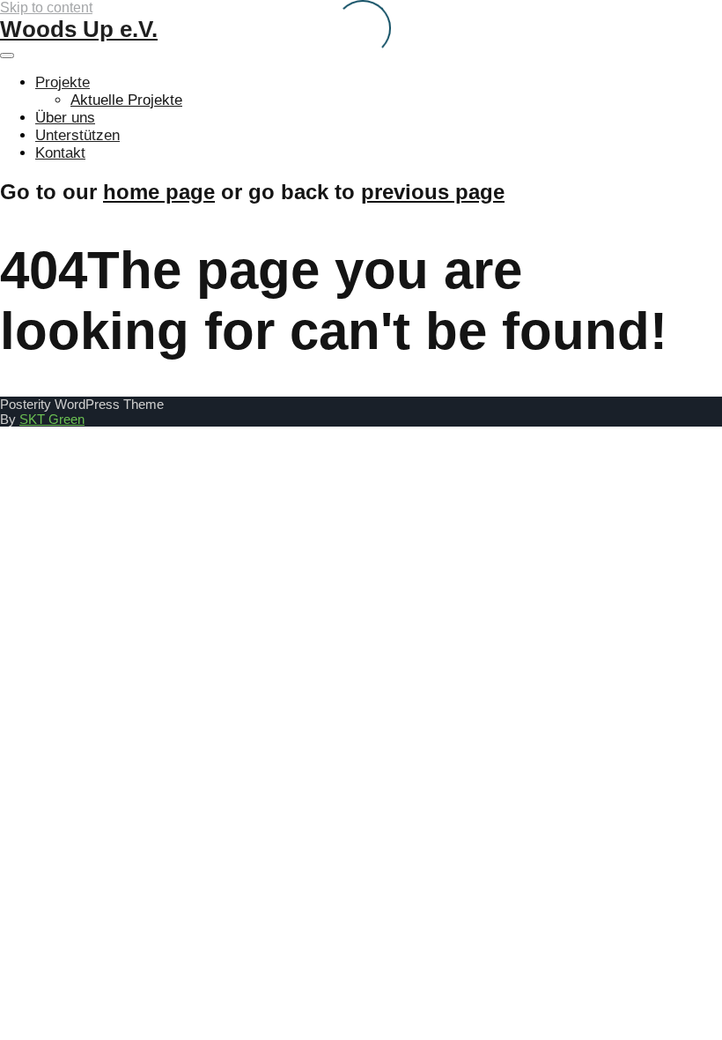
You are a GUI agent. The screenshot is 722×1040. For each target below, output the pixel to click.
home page (159, 192)
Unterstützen (77, 135)
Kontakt (60, 153)
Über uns (65, 117)
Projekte (62, 82)
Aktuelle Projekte (126, 100)
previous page (433, 192)
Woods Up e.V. (79, 29)
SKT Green (52, 419)
